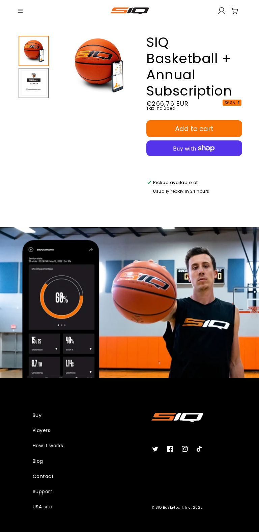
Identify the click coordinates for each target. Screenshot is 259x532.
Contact (43, 476)
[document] (98, 66)
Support (43, 491)
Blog (38, 461)
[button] (20, 10)
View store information (182, 201)
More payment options (194, 164)
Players (42, 430)
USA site (43, 506)
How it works (48, 445)
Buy (37, 415)
